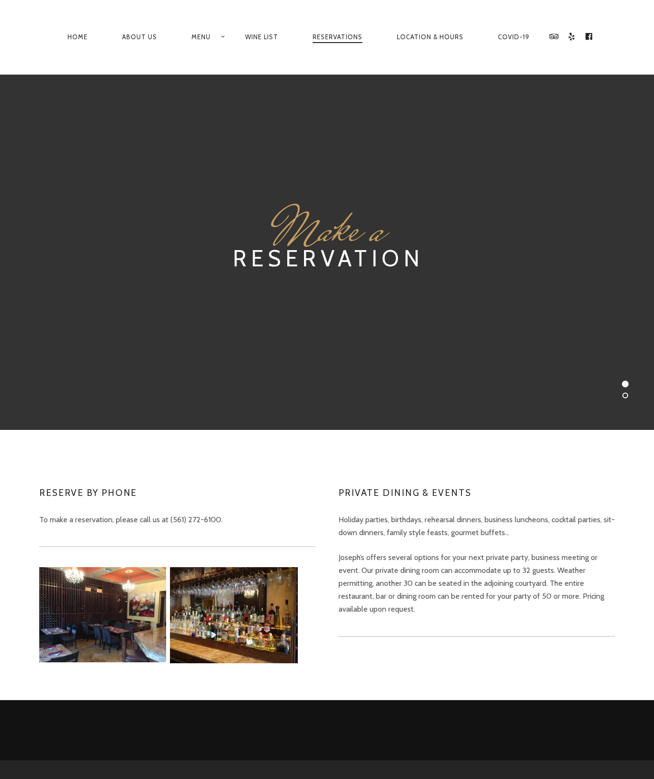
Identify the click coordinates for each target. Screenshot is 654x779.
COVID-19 (514, 37)
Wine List (261, 37)
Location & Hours (430, 37)
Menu (201, 37)
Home (78, 37)
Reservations (337, 37)
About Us (139, 37)
